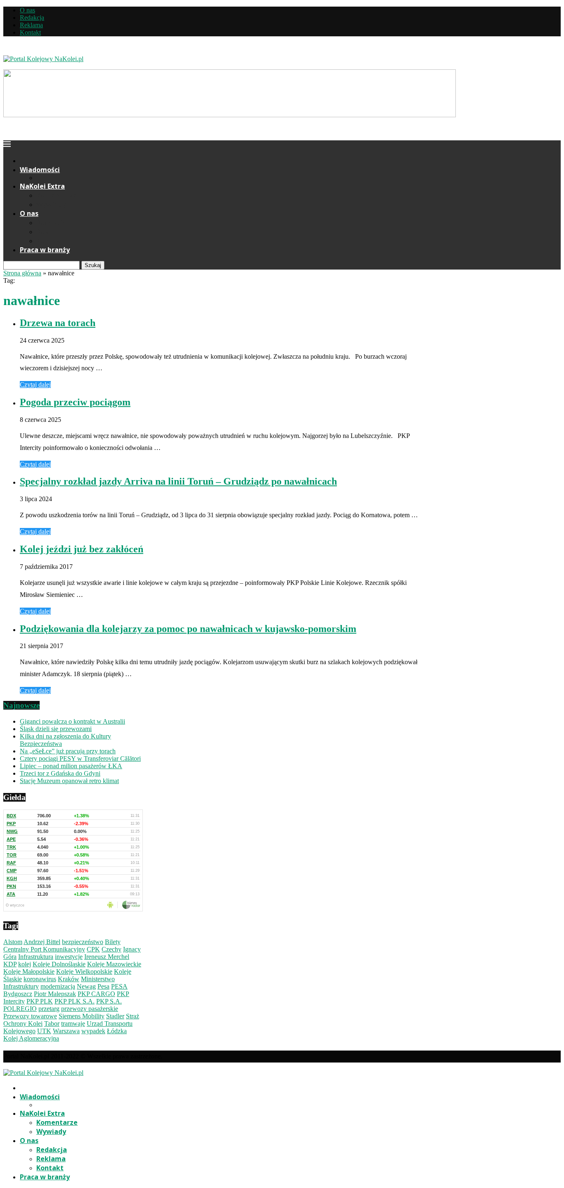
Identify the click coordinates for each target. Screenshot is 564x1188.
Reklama (31, 24)
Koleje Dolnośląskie (59, 964)
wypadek (93, 1030)
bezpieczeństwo (82, 941)
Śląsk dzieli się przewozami (56, 728)
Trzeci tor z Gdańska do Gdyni (60, 773)
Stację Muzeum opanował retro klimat (69, 780)
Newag (86, 986)
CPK (93, 949)
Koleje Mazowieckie (114, 964)
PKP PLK (39, 1001)
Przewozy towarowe (30, 1016)
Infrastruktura (35, 956)
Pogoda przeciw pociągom (75, 402)
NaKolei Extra (42, 186)
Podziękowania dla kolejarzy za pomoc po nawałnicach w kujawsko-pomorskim (188, 628)
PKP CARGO (96, 993)
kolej (24, 964)
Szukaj (93, 265)
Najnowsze (21, 705)
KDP (10, 964)
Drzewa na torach (57, 322)
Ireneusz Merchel (106, 956)
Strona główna (22, 273)
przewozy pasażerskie (89, 1008)
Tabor (51, 1023)
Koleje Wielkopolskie (84, 971)
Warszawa (66, 1030)
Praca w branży (45, 249)
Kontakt (30, 32)
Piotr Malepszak (55, 993)
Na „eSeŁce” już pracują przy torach (68, 751)
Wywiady (51, 204)
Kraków (68, 978)
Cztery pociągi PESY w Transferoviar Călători (80, 758)
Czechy (111, 949)
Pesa (103, 986)
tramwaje (73, 1023)
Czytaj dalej (35, 384)
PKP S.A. (109, 1001)
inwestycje (69, 956)
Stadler (115, 1016)
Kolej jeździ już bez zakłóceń (81, 549)
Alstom (12, 941)
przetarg (48, 1008)
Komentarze (57, 195)
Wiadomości (40, 169)
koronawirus (40, 978)
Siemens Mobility (81, 1016)
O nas (27, 10)
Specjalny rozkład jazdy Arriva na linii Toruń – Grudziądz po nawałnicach (178, 481)
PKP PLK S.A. (75, 1001)
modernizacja (57, 986)
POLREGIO (20, 1008)
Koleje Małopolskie (29, 971)
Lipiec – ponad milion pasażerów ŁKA (71, 765)
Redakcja (32, 17)
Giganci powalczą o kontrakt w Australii (72, 721)
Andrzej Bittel (42, 941)
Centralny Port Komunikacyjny (44, 949)
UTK (44, 1030)
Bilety (113, 941)
